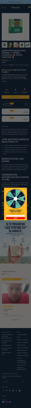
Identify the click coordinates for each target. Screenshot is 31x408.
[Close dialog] (26, 189)
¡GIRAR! (15, 218)
